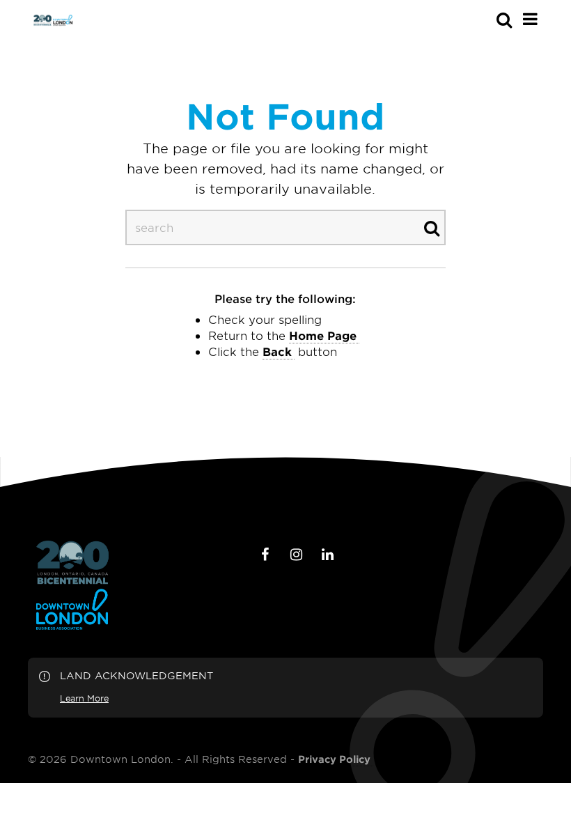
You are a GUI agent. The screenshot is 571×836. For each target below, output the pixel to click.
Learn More (84, 698)
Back (277, 351)
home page (323, 335)
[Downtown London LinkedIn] (328, 554)
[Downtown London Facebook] (265, 554)
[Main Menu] (530, 18)
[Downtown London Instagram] (297, 554)
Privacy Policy (334, 759)
